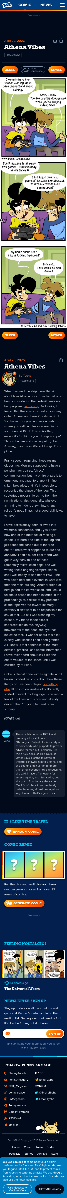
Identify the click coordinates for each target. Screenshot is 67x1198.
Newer (56, 70)
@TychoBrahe (47, 1092)
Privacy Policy (37, 1048)
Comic (28, 1147)
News (39, 1147)
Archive (42, 1154)
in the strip (31, 406)
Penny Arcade (17, 1105)
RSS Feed (15, 1118)
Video (51, 1147)
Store (54, 1154)
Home (16, 1147)
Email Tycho (46, 1099)
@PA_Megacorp (18, 1086)
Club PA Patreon (19, 1112)
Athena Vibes (24, 367)
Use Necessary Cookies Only (17, 1188)
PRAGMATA (13, 55)
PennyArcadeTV (19, 1080)
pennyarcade (17, 1092)
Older (10, 70)
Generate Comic (27, 903)
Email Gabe (46, 1080)
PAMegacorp (16, 1099)
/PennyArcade (17, 1073)
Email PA (14, 1125)
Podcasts (14, 1154)
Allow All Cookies (49, 1189)
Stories (28, 1154)
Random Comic (26, 831)
